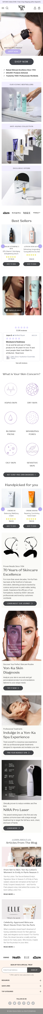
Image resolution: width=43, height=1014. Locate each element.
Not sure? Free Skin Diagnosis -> (21, 475)
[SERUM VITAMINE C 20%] (11, 234)
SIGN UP (34, 970)
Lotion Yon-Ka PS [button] (31, 246)
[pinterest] (23, 1003)
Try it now (12, 688)
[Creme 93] (11, 498)
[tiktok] (33, 1003)
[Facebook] (10, 1003)
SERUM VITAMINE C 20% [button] (11, 247)
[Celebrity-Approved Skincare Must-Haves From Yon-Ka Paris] (21, 909)
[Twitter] (14, 1003)
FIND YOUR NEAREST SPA (17, 753)
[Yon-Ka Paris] (21, 8)
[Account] (35, 8)
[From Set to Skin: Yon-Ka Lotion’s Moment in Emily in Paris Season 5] (21, 857)
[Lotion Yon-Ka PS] (31, 234)
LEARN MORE (12, 828)
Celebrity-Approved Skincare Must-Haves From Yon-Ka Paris (19, 923)
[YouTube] (28, 1003)
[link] (21, 357)
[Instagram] (19, 1003)
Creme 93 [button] (11, 511)
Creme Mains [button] (31, 511)
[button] (3, 8)
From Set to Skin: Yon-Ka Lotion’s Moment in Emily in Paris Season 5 (21, 870)
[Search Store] (7, 8)
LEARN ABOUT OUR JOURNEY (18, 603)
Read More (8, 894)
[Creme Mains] (31, 498)
